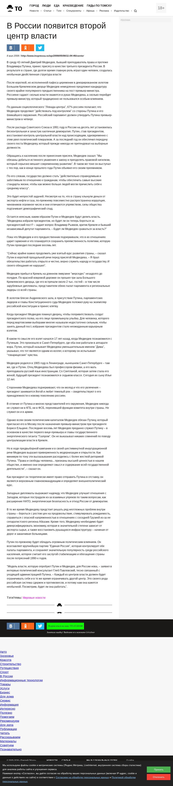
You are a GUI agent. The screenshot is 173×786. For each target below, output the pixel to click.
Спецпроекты (73, 10)
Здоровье (7, 656)
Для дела (6, 725)
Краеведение (73, 5)
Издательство (121, 10)
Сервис (5, 700)
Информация (9, 704)
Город (34, 5)
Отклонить (158, 777)
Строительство (10, 664)
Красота (5, 660)
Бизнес (5, 692)
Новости (34, 10)
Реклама (104, 10)
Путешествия (9, 668)
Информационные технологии (21, 680)
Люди (46, 5)
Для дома (7, 696)
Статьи (47, 10)
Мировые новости (34, 597)
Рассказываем (10, 737)
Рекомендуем (9, 721)
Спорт (4, 672)
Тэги (58, 10)
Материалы (8, 741)
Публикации (8, 729)
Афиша (90, 10)
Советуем (7, 745)
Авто (3, 652)
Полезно (6, 713)
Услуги (4, 688)
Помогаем (7, 717)
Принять (158, 769)
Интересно (7, 708)
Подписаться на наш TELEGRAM (65, 626)
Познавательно (11, 749)
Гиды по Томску (99, 5)
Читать (5, 733)
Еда (57, 5)
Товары (5, 684)
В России (6, 676)
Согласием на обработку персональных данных (82, 777)
